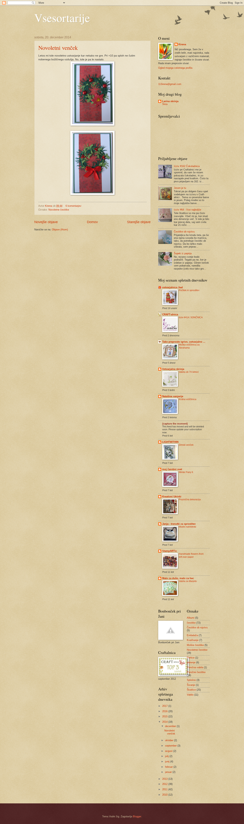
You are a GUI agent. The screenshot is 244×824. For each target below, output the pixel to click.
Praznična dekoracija (190, 499)
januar (169, 772)
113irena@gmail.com (169, 84)
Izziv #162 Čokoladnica (187, 166)
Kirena (182, 44)
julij (167, 756)
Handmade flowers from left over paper (191, 555)
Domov (92, 222)
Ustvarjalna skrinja (173, 369)
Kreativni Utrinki (171, 496)
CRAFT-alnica (170, 314)
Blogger (137, 816)
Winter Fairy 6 (186, 472)
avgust (169, 751)
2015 (165, 716)
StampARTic (169, 551)
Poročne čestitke (196, 672)
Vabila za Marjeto (188, 581)
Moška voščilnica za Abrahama (189, 346)
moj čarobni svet (172, 469)
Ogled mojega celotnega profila (175, 67)
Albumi (190, 617)
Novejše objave (46, 222)
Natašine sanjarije (172, 396)
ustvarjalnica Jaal (172, 287)
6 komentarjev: (74, 205)
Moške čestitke (195, 645)
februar (169, 766)
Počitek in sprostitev (189, 290)
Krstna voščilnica (187, 399)
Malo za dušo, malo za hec (178, 578)
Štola (165, 104)
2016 (165, 711)
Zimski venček (186, 445)
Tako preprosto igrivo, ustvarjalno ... (183, 341)
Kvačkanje (192, 640)
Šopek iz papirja (183, 253)
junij (167, 761)
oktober (169, 740)
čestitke (191, 622)
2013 (165, 778)
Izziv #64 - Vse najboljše (187, 209)
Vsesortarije (62, 17)
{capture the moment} (175, 423)
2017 (165, 706)
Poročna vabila (195, 667)
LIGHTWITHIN (170, 442)
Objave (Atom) (60, 229)
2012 (165, 784)
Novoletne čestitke (58, 209)
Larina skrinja (170, 101)
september (171, 745)
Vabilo (190, 694)
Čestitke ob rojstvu (184, 231)
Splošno (191, 680)
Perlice (190, 657)
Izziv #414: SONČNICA (191, 317)
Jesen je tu (180, 187)
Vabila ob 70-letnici (189, 372)
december (171, 726)
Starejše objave (139, 222)
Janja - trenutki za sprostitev (179, 523)
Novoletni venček (58, 47)
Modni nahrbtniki (187, 526)
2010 (165, 794)
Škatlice (191, 689)
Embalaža (192, 635)
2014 (165, 721)
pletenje (191, 662)
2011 (165, 789)
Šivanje (191, 685)
